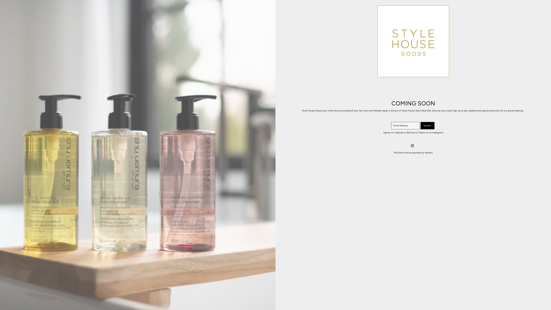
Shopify (429, 152)
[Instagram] (412, 145)
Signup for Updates (393, 132)
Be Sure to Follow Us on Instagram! (425, 132)
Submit (427, 125)
